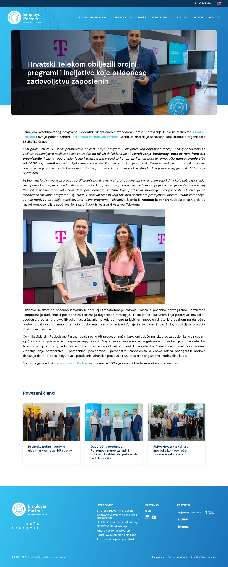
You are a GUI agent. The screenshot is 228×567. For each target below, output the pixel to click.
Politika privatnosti (177, 557)
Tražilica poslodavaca (155, 17)
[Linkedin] (147, 517)
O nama (182, 17)
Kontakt (215, 17)
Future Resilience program (114, 530)
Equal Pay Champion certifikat (116, 535)
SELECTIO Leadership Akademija (118, 522)
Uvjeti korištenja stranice (203, 557)
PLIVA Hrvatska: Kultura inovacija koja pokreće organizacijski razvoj (170, 450)
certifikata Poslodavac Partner (95, 137)
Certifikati (121, 17)
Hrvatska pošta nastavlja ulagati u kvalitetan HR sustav (50, 448)
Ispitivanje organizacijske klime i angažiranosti (117, 516)
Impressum (158, 557)
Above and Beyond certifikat (115, 539)
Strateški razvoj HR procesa (115, 510)
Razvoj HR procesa (93, 17)
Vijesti (198, 17)
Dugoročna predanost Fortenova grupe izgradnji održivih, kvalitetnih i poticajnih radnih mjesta (114, 452)
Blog (148, 510)
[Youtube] (154, 517)
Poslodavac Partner (73, 363)
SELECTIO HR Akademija (112, 526)
